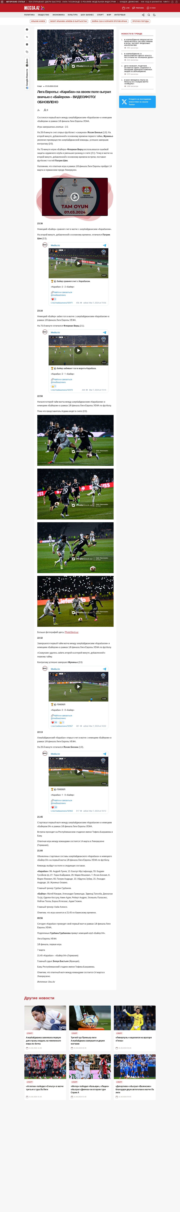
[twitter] (27, 37)
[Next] (176, 2)
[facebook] (27, 29)
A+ (46, 110)
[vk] (27, 44)
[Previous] (172, 2)
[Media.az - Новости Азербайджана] (34, 8)
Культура (72, 15)
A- (38, 110)
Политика (29, 15)
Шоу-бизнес (87, 15)
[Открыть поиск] (148, 14)
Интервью (119, 15)
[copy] (27, 52)
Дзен (27, 61)
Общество (43, 15)
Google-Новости (27, 77)
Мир (109, 15)
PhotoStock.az (71, 632)
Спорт (100, 15)
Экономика (58, 15)
